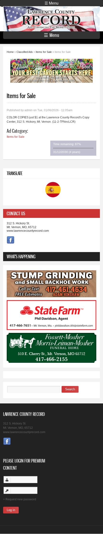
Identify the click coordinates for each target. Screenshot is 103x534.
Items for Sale (44, 51)
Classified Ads (25, 51)
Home (10, 51)
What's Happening (21, 256)
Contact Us (16, 213)
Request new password (21, 499)
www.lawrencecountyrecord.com (28, 230)
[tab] (51, 213)
